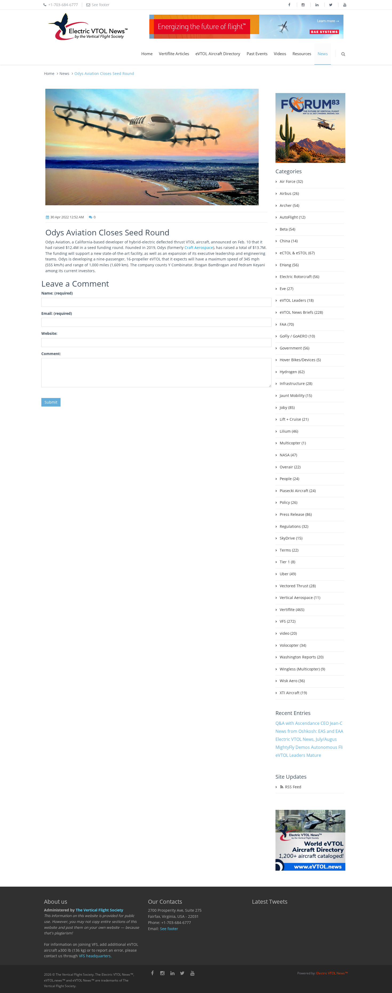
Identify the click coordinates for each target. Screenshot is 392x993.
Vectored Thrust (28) (298, 586)
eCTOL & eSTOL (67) (297, 253)
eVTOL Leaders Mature (298, 755)
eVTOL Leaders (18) (297, 300)
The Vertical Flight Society (99, 910)
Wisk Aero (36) (292, 680)
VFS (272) (287, 621)
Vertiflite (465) (292, 609)
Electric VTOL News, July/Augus (306, 739)
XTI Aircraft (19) (293, 692)
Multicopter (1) (293, 443)
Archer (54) (289, 205)
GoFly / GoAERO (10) (297, 336)
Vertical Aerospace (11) (300, 597)
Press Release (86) (296, 514)
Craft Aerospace (199, 247)
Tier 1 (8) (287, 562)
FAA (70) (287, 324)
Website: (49, 333)
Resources (302, 53)
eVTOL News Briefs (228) (301, 312)
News (323, 53)
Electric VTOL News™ (332, 973)
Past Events (257, 53)
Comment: (51, 353)
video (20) (288, 633)
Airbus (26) (289, 193)
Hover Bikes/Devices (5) (300, 359)
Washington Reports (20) (301, 657)
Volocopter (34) (293, 645)
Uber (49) (288, 574)
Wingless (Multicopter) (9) (302, 669)
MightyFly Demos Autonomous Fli (309, 747)
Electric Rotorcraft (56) (299, 276)
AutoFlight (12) (292, 217)
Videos (280, 53)
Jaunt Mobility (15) (296, 395)
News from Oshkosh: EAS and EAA (309, 731)
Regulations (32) (294, 526)
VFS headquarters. (95, 956)
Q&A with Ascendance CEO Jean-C (308, 723)
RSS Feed (292, 787)
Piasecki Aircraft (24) (298, 490)
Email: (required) (56, 313)
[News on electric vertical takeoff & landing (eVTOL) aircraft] (88, 26)
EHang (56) (289, 265)
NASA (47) (288, 455)
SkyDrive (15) (291, 538)
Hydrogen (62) (292, 371)
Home (147, 53)
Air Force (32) (291, 181)
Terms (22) (289, 550)
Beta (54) (287, 229)
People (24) (289, 478)
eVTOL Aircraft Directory (217, 53)
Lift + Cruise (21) (294, 419)
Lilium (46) (289, 431)
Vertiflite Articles (174, 53)
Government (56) (294, 348)
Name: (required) (57, 293)
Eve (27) (286, 288)
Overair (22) (290, 467)
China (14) (289, 241)
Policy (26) (288, 502)
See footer (169, 928)
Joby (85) (287, 407)
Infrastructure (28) (296, 383)
